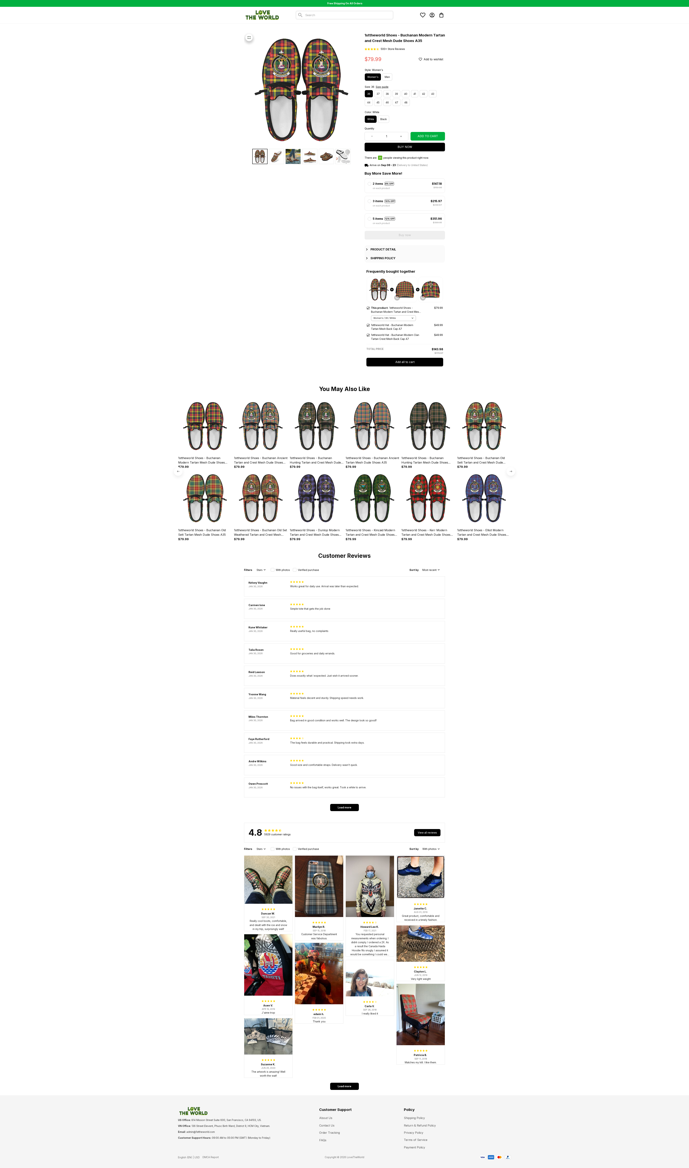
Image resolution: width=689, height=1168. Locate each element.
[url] (200, 1132)
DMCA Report (211, 1157)
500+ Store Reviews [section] (393, 48)
